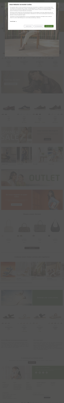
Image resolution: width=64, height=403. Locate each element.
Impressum (38, 17)
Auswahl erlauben (29, 26)
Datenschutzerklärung (32, 17)
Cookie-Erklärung (20, 17)
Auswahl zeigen (13, 21)
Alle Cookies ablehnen (38, 26)
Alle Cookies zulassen (49, 26)
